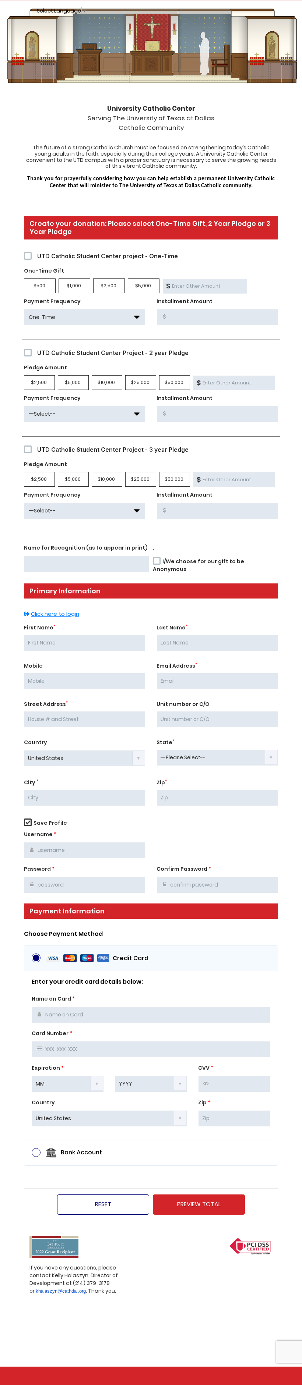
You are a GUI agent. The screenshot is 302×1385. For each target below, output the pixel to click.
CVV (205, 1068)
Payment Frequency (52, 301)
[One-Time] (84, 317)
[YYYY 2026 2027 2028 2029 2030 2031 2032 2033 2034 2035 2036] (151, 1083)
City (31, 782)
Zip (162, 782)
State (165, 742)
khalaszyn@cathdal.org (61, 1291)
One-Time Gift (44, 270)
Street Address (46, 704)
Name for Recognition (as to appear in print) (86, 547)
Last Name (172, 627)
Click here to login (55, 614)
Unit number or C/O (183, 704)
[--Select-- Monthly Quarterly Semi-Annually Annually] (84, 414)
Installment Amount (185, 301)
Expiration (48, 1068)
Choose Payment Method (63, 934)
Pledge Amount (45, 367)
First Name (39, 627)
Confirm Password (184, 869)
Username (40, 834)
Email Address (177, 666)
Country (35, 742)
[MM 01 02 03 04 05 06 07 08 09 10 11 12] (68, 1083)
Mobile (33, 666)
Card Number (52, 1033)
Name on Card (53, 998)
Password (39, 869)
